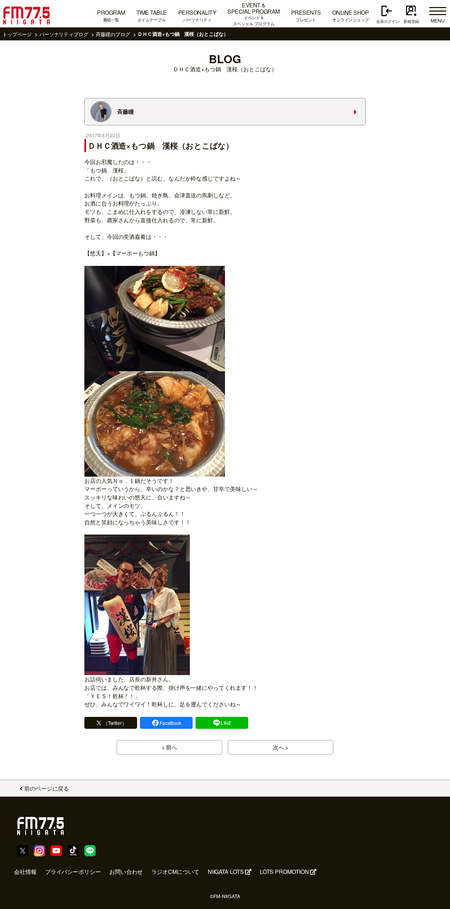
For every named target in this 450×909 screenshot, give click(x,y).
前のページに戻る (46, 788)
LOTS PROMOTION (284, 872)
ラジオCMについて (175, 872)
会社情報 (25, 872)
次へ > (281, 747)
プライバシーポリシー (73, 872)
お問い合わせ (126, 872)
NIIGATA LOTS (226, 872)
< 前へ (170, 747)
